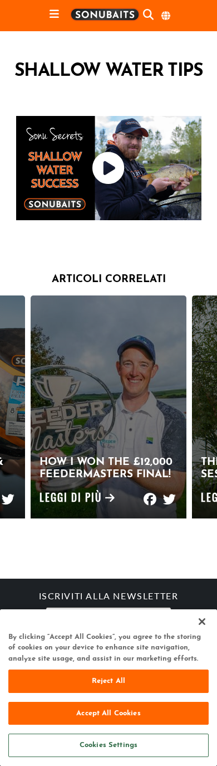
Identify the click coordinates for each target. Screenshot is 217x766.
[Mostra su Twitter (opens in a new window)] (8, 494)
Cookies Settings (108, 745)
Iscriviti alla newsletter (109, 597)
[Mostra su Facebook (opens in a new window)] (150, 494)
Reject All (108, 681)
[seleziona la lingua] (166, 16)
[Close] (202, 621)
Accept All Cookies (108, 713)
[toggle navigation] (54, 15)
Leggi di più (72, 499)
